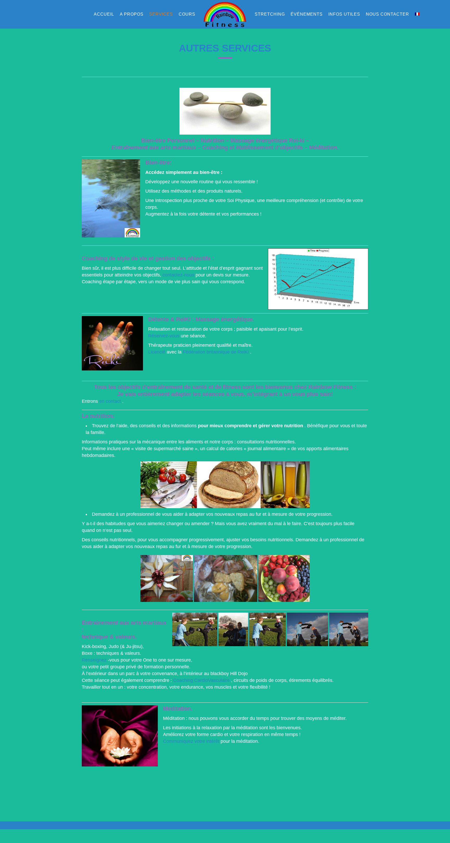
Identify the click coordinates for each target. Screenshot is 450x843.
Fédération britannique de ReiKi (216, 352)
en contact (110, 401)
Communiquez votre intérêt (191, 741)
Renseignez (94, 660)
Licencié (156, 352)
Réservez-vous (163, 335)
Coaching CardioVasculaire (201, 680)
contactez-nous (178, 275)
